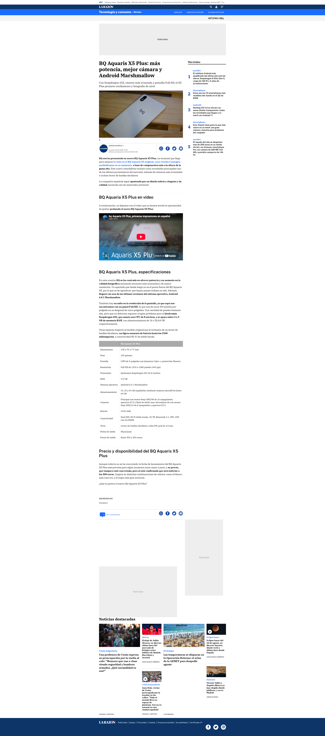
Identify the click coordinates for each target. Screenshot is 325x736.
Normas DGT (215, 2)
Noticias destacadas (117, 619)
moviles (197, 70)
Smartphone (103, 503)
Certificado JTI (196, 722)
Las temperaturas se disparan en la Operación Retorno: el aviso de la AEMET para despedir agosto (184, 659)
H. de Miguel (169, 714)
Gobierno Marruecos (190, 2)
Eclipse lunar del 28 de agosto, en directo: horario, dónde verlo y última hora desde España (215, 646)
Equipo (132, 722)
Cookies (152, 722)
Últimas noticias (216, 12)
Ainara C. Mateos (106, 714)
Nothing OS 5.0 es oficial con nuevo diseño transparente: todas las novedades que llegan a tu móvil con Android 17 (209, 112)
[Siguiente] (226, 13)
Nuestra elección (195, 12)
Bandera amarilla (123, 2)
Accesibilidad (182, 722)
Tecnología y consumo (115, 12)
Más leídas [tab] (194, 62)
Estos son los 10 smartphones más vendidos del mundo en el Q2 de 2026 (209, 95)
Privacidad (142, 722)
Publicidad (122, 722)
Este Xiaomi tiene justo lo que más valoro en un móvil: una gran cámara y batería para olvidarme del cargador (209, 129)
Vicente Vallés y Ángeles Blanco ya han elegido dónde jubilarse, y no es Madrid (216, 688)
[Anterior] (149, 11)
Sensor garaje (204, 2)
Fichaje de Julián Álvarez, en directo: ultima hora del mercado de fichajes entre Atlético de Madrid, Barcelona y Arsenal (151, 649)
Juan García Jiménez (151, 662)
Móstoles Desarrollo (139, 2)
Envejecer (225, 2)
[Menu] (223, 7)
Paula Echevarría (154, 2)
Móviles (137, 12)
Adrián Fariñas (115, 146)
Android (197, 105)
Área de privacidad (166, 722)
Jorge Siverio (212, 697)
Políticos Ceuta (110, 2)
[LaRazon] (115, 6)
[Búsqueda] (211, 7)
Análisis (178, 12)
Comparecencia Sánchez (171, 2)
